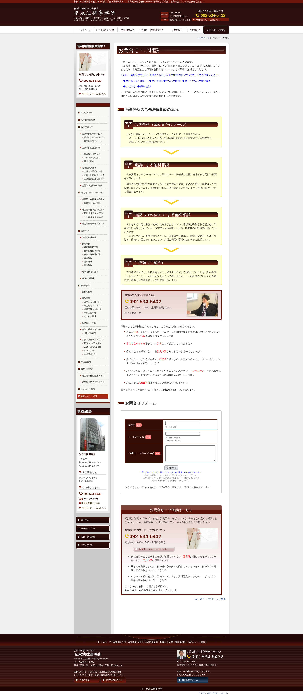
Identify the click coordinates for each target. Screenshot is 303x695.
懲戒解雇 (88, 261)
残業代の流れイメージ (94, 137)
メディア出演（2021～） (93, 340)
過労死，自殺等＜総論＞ (93, 199)
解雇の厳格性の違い (93, 254)
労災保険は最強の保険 (92, 185)
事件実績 (86, 298)
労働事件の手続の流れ (92, 134)
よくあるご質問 (88, 389)
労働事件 (85, 231)
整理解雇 (88, 265)
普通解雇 (88, 258)
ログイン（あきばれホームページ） (214, 693)
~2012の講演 (90, 333)
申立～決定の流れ (92, 157)
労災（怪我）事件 (90, 272)
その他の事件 (90, 316)
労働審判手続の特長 (93, 171)
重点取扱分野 (151, 642)
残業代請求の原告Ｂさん (93, 382)
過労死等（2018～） (93, 302)
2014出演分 (89, 350)
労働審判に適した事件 (94, 179)
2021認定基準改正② (93, 217)
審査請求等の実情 (92, 203)
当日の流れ (89, 161)
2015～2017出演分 (92, 347)
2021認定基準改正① (93, 213)
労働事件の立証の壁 (91, 147)
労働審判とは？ (89, 168)
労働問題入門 (127, 30)
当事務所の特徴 (106, 30)
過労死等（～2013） (93, 309)
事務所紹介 (177, 30)
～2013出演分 (90, 354)
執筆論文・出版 (89, 323)
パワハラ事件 (88, 278)
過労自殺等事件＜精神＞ (93, 223)
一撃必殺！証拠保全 (91, 154)
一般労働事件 (90, 313)
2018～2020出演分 (92, 343)
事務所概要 (87, 292)
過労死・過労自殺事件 (152, 30)
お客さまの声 (166, 642)
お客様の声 (195, 30)
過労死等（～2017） (93, 305)
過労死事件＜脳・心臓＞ (93, 209)
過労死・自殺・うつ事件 (92, 192)
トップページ (84, 30)
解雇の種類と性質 (92, 251)
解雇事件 (86, 244)
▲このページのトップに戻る (210, 598)
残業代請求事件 (89, 237)
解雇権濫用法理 (91, 247)
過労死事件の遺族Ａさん (93, 375)
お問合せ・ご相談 (216, 30)
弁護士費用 (86, 362)
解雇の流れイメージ (93, 141)
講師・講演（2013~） (92, 329)
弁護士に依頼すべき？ (94, 175)
